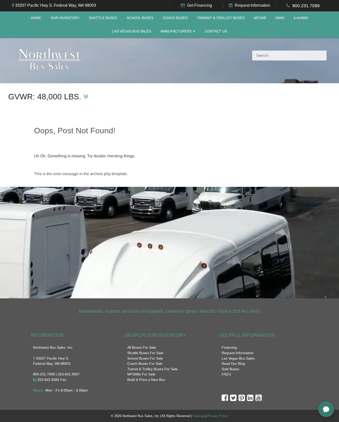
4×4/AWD (301, 18)
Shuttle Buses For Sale (145, 353)
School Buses (140, 18)
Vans (279, 18)
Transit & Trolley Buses (220, 18)
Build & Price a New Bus (146, 380)
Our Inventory (65, 18)
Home (36, 18)
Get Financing (199, 5)
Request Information (252, 5)
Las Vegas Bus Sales (131, 31)
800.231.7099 (306, 5)
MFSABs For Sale (141, 374)
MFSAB (260, 18)
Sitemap (199, 416)
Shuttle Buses (103, 18)
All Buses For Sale (141, 347)
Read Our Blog (233, 364)
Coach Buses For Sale (145, 364)
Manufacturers (176, 31)
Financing (229, 347)
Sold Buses (230, 369)
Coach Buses (175, 18)
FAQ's (226, 374)
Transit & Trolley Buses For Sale (152, 369)
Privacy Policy (217, 416)
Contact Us (216, 31)
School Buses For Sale (145, 358)
